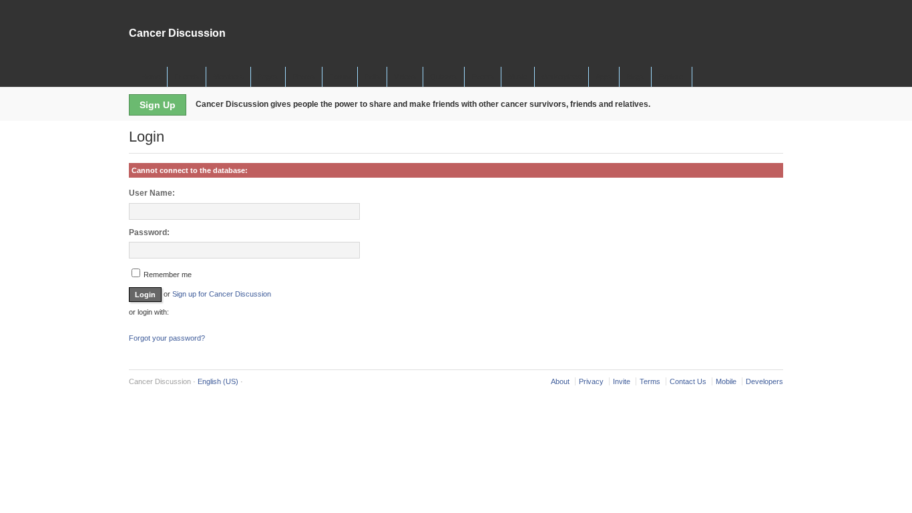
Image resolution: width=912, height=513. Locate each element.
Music (517, 77)
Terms (650, 381)
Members (228, 77)
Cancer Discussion (177, 33)
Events (482, 77)
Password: (149, 232)
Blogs (635, 77)
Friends (186, 77)
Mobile (726, 381)
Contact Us (688, 381)
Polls (372, 77)
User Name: (152, 193)
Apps (604, 77)
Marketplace (561, 77)
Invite (621, 381)
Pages (268, 77)
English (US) (218, 381)
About (560, 381)
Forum (340, 77)
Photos (303, 77)
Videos (405, 77)
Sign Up (158, 105)
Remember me (167, 275)
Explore (671, 77)
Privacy (591, 381)
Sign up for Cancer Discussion (221, 294)
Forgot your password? (167, 338)
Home (150, 77)
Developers (764, 381)
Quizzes (443, 77)
